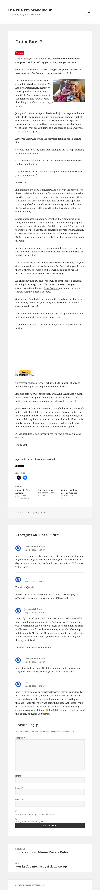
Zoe (44, 512)
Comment (21, 738)
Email (19, 788)
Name (19, 776)
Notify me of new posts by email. (30, 821)
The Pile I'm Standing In (30, 9)
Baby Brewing (51, 288)
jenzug (36, 512)
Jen (26, 577)
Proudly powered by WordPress (29, 885)
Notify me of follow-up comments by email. (35, 814)
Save (21, 53)
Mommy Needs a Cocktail (37, 291)
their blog (20, 102)
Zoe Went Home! (46, 490)
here (26, 98)
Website (19, 799)
